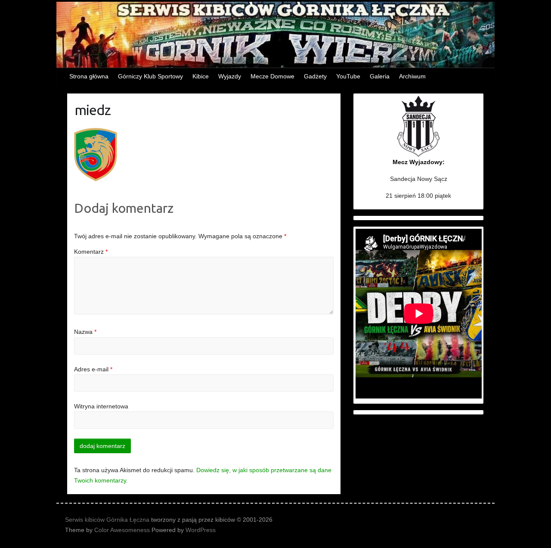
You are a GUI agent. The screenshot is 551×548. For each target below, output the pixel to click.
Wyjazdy (229, 76)
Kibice (200, 76)
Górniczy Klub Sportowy (150, 76)
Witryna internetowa (101, 406)
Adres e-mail (93, 369)
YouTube (348, 76)
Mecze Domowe (272, 76)
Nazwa (85, 331)
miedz (92, 110)
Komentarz (91, 251)
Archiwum (412, 76)
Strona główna (88, 76)
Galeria (380, 76)
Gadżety (315, 76)
